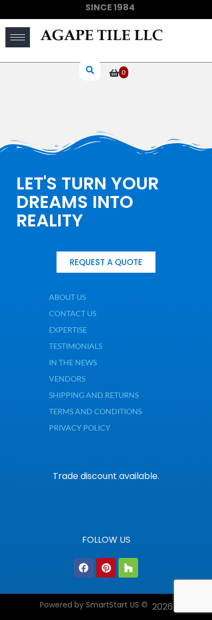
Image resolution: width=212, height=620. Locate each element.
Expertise (68, 329)
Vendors (67, 378)
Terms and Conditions (95, 411)
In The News (73, 362)
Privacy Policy (79, 427)
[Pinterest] (106, 568)
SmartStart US (112, 604)
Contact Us (72, 313)
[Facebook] (83, 568)
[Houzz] (128, 568)
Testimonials (75, 346)
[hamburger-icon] (17, 37)
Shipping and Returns (94, 395)
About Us (67, 297)
